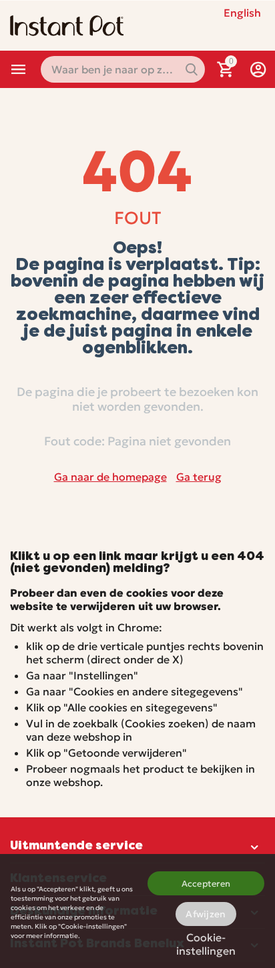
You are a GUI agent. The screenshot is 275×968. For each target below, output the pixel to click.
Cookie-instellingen (206, 942)
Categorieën (18, 69)
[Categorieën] (18, 69)
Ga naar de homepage (110, 476)
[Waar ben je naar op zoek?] (191, 69)
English (242, 12)
